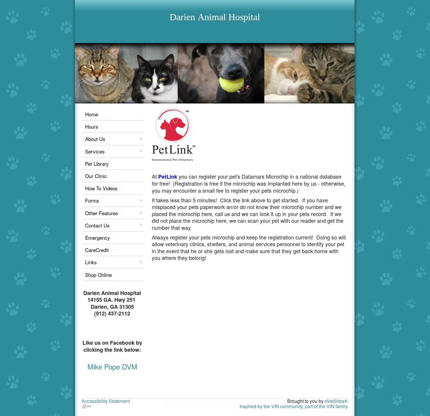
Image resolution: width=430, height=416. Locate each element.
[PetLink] (173, 134)
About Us (95, 138)
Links (91, 262)
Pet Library (97, 163)
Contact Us (97, 225)
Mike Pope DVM (112, 366)
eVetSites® (336, 401)
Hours (91, 126)
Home (91, 114)
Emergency (97, 237)
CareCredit (97, 249)
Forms (92, 200)
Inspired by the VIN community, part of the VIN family (294, 406)
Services (95, 151)
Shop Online (98, 274)
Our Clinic (96, 175)
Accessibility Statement (106, 401)
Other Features (101, 213)
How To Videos (101, 188)
